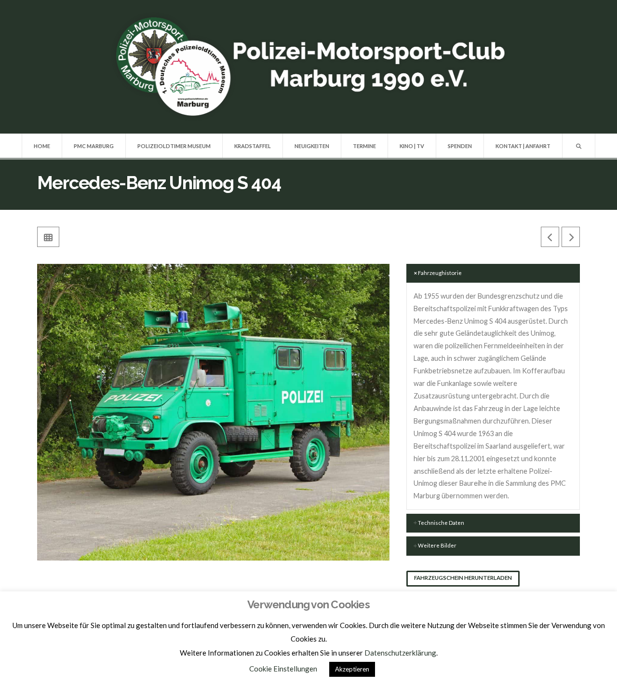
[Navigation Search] (579, 146)
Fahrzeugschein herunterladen (463, 578)
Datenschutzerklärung (400, 652)
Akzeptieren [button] (352, 669)
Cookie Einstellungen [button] (283, 668)
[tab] (493, 273)
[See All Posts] (48, 237)
